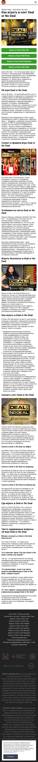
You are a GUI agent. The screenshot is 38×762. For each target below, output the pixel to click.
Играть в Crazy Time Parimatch (19, 61)
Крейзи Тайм (6, 10)
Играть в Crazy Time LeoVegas (19, 635)
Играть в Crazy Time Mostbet (19, 630)
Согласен (10, 757)
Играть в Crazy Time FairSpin (19, 623)
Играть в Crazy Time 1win (19, 50)
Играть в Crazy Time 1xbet (19, 67)
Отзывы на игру (23, 614)
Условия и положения (19, 645)
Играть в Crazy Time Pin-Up (19, 621)
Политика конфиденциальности (19, 640)
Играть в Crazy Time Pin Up (19, 56)
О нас (33, 642)
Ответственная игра (19, 638)
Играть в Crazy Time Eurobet (19, 628)
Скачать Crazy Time (27, 616)
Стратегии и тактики (11, 616)
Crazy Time (12, 614)
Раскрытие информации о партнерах (16, 642)
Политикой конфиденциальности (13, 751)
